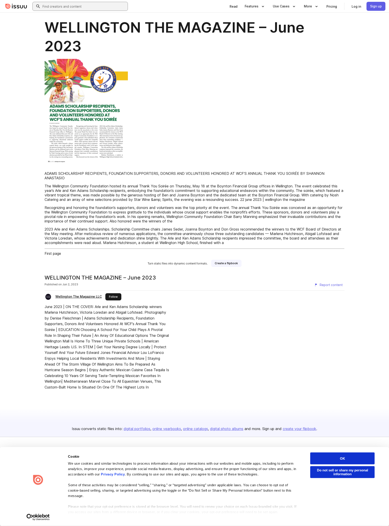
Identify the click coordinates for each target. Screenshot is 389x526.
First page (53, 253)
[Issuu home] (16, 6)
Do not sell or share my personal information (342, 472)
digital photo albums (226, 428)
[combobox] (84, 6)
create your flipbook (299, 428)
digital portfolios (137, 428)
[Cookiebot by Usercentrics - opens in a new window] (38, 517)
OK (342, 458)
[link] (233, 6)
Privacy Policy (113, 474)
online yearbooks (166, 428)
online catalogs (195, 428)
